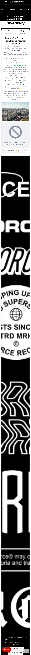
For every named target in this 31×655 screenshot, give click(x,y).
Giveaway (21, 16)
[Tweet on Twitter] (19, 19)
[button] (2, 9)
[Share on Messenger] (17, 19)
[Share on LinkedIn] (21, 19)
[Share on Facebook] (14, 19)
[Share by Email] (24, 19)
